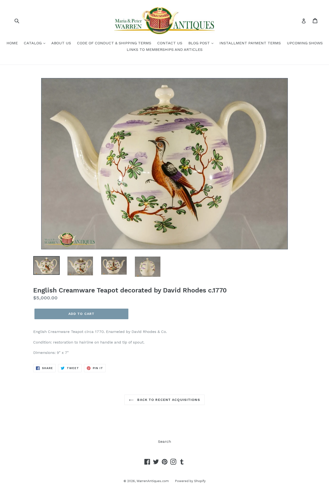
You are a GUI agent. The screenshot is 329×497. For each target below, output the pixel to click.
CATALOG (33, 43)
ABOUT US (61, 43)
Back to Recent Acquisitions (168, 400)
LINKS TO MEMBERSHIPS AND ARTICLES (165, 49)
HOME (12, 43)
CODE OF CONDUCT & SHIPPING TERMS (114, 43)
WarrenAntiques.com (153, 481)
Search (164, 441)
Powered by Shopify (190, 481)
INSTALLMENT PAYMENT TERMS (250, 43)
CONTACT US (169, 43)
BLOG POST (199, 43)
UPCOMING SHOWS (305, 43)
